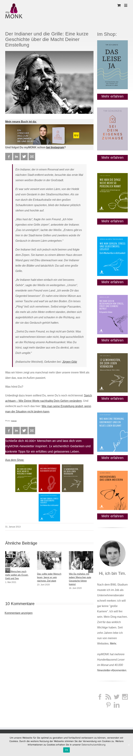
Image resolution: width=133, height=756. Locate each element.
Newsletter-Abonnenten (111, 670)
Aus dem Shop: (14, 459)
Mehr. (113, 643)
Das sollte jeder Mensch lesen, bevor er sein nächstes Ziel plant (49, 577)
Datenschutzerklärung (93, 744)
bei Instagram (55, 147)
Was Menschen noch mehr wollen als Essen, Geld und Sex (17, 575)
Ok (66, 749)
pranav (14, 421)
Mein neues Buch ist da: (21, 121)
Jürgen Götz (69, 361)
